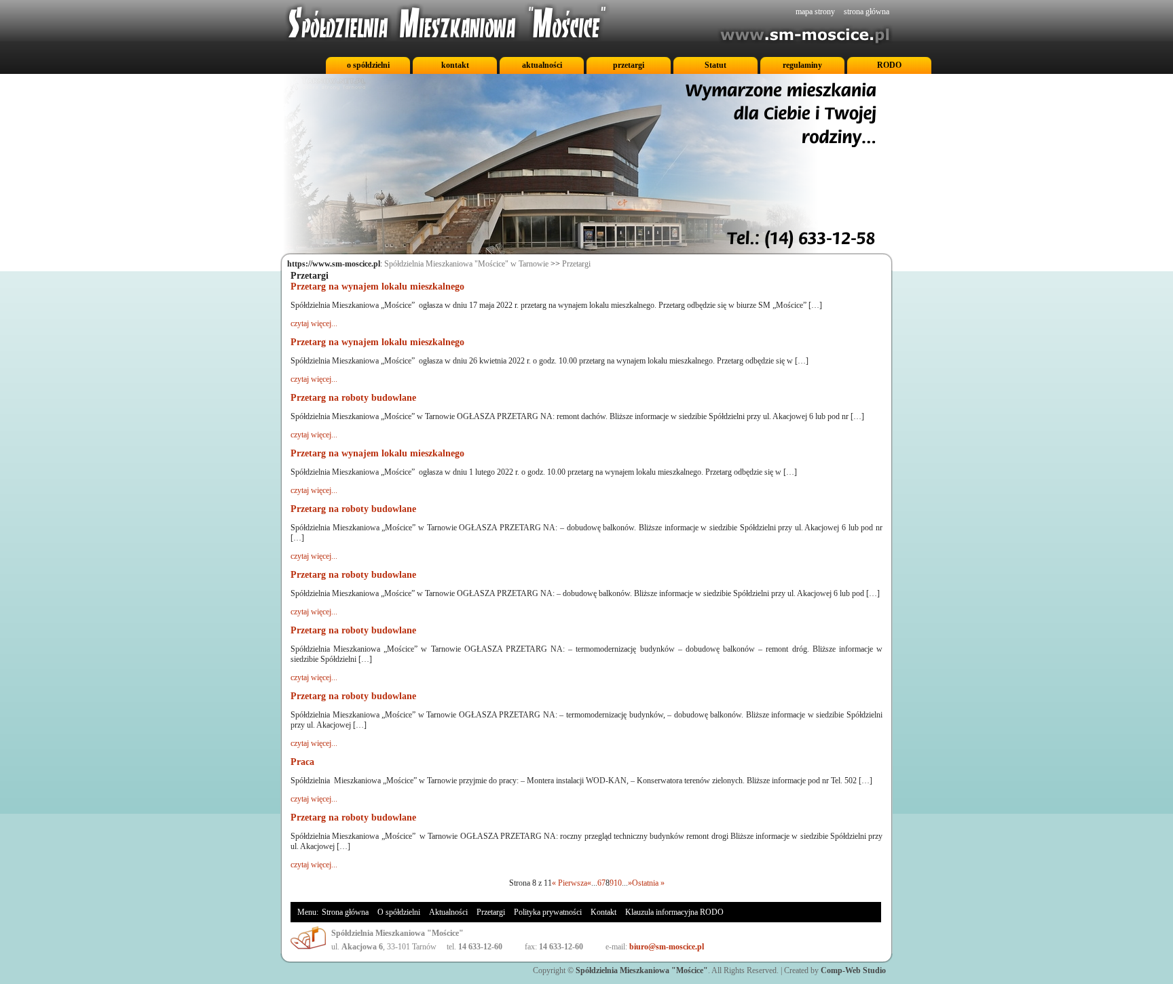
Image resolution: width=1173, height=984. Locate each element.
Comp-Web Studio (853, 970)
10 (618, 883)
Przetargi (576, 264)
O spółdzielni (398, 912)
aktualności (542, 65)
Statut (715, 65)
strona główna (866, 11)
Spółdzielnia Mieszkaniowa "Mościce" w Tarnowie (466, 264)
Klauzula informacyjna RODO (674, 912)
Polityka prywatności (548, 912)
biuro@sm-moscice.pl (666, 946)
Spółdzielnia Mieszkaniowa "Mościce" (642, 970)
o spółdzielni (368, 65)
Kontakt (603, 912)
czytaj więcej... (314, 323)
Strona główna (345, 912)
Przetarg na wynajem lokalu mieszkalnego (377, 286)
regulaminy (802, 65)
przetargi (628, 65)
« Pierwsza (569, 883)
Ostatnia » (648, 883)
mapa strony (815, 11)
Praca (302, 762)
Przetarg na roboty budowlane (353, 398)
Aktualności (448, 912)
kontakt (455, 65)
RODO (889, 65)
